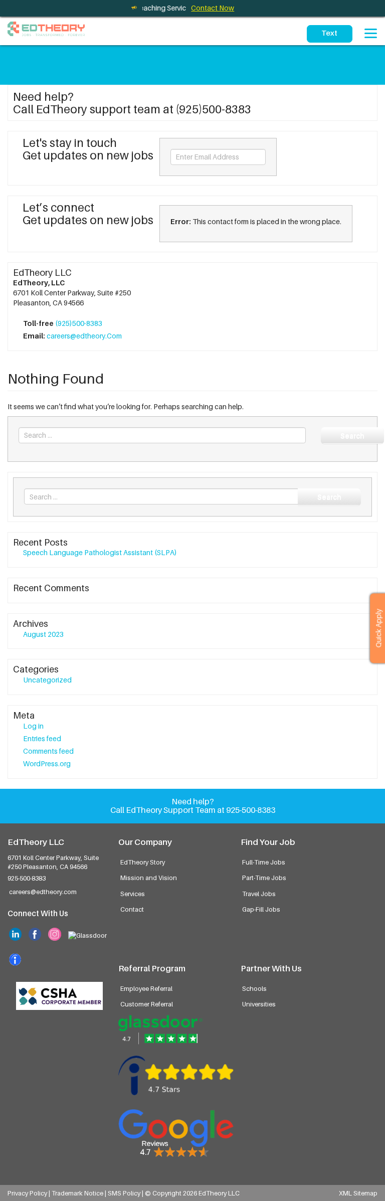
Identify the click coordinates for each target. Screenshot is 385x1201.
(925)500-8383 (78, 323)
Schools (254, 988)
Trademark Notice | (80, 1193)
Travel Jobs (259, 894)
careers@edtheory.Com (84, 335)
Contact (132, 909)
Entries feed (42, 738)
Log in (33, 726)
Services (132, 894)
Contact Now (212, 8)
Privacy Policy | (30, 1193)
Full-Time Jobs (263, 862)
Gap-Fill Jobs (261, 909)
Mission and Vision (148, 878)
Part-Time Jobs (264, 878)
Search (352, 435)
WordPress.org (47, 763)
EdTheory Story (142, 862)
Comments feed (48, 751)
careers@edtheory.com (43, 892)
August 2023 (43, 634)
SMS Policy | (126, 1193)
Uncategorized (47, 679)
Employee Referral (146, 988)
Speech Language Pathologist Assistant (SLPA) (100, 552)
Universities (259, 1004)
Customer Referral (146, 1004)
